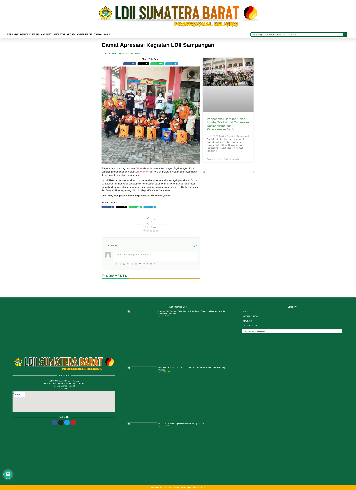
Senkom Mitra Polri (143, 172)
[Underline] (124, 263)
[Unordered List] (136, 263)
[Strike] (128, 263)
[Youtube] (73, 422)
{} (151, 263)
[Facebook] (54, 422)
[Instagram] (61, 422)
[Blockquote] (140, 263)
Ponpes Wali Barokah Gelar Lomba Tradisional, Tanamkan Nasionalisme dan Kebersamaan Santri (228, 124)
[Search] (345, 34)
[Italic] (120, 263)
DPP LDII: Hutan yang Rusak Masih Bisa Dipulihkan (181, 424)
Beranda (12, 34)
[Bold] (116, 263)
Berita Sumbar (251, 316)
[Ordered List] (132, 263)
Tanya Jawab (102, 34)
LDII (135, 190)
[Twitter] (67, 422)
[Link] (147, 263)
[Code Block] (144, 263)
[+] (155, 263)
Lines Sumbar (198, 487)
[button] (129, 63)
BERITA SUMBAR (29, 34)
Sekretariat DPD (64, 34)
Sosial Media (84, 34)
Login (194, 245)
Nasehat (46, 34)
